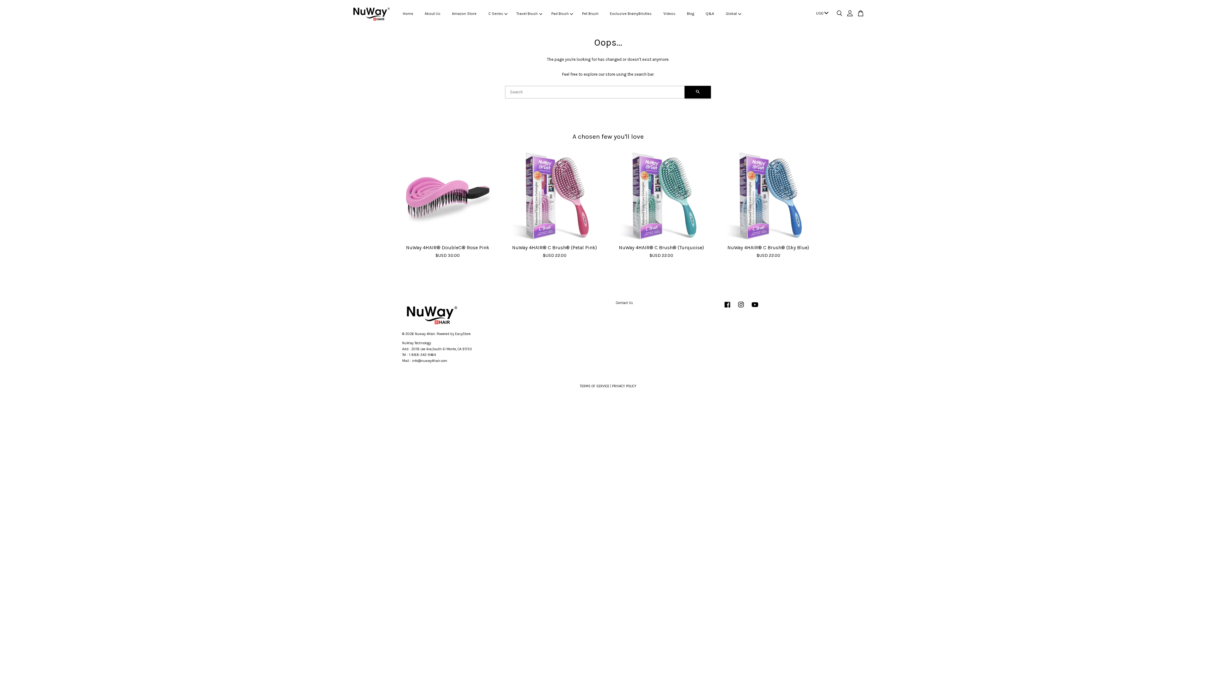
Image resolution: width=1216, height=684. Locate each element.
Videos (669, 13)
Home (408, 13)
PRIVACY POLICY (624, 386)
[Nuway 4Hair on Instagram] (741, 308)
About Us (432, 13)
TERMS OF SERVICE (594, 386)
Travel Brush (527, 13)
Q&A (710, 13)
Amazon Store (464, 13)
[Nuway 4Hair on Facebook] (727, 308)
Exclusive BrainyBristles (631, 13)
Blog (690, 13)
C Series (495, 13)
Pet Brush (590, 13)
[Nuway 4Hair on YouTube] (754, 308)
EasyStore (463, 334)
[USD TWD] (821, 14)
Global (731, 13)
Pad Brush (560, 13)
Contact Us (624, 303)
